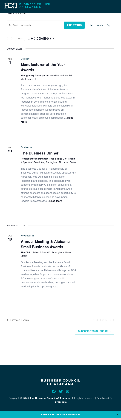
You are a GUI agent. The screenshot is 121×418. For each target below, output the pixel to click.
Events (10, 13)
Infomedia (61, 402)
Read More (55, 201)
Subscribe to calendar (93, 331)
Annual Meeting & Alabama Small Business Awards (45, 244)
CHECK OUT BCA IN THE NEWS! (60, 414)
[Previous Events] (7, 38)
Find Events (74, 25)
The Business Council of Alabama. (50, 398)
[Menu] (110, 6)
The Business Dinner (39, 153)
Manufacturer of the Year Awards (43, 67)
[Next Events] (11, 38)
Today (20, 38)
